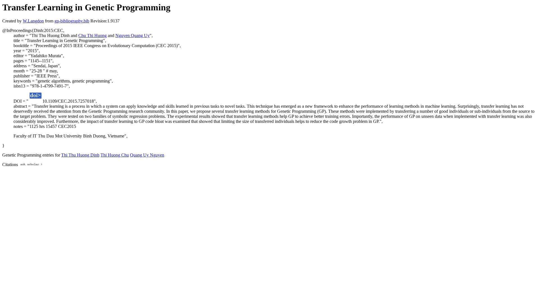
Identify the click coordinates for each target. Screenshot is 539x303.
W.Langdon (33, 21)
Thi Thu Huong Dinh (80, 155)
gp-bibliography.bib (71, 21)
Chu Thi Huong (92, 35)
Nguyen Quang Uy (132, 35)
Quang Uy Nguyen (147, 155)
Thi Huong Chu (115, 155)
